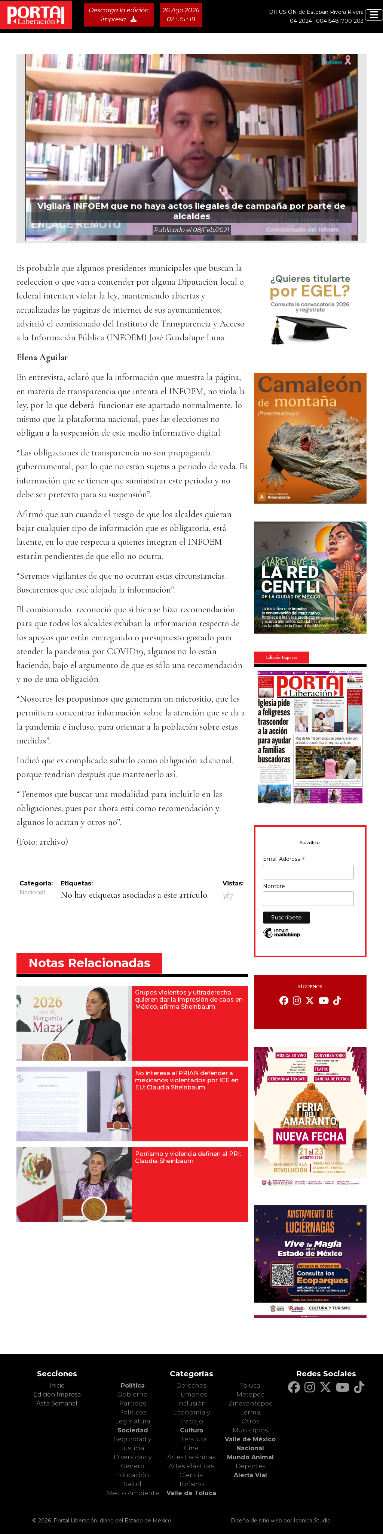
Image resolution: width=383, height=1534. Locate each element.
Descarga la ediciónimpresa (119, 15)
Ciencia (191, 1475)
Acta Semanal (56, 1403)
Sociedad (132, 1430)
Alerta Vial (250, 1475)
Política (133, 1385)
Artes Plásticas (191, 1466)
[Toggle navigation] (374, 15)
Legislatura (132, 1421)
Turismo (191, 1484)
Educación (132, 1475)
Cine (191, 1448)
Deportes (250, 1466)
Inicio (57, 1385)
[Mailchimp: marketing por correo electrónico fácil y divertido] (281, 937)
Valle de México (250, 1439)
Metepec (250, 1394)
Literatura (191, 1439)
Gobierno (132, 1394)
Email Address (284, 859)
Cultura (191, 1430)
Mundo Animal (250, 1457)
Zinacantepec (250, 1403)
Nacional (32, 892)
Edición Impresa (57, 1394)
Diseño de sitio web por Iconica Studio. (281, 1520)
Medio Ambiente (132, 1493)
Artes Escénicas (191, 1457)
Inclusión (191, 1403)
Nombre (274, 886)
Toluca (250, 1385)
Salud (132, 1484)
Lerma (250, 1412)
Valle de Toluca (191, 1493)
